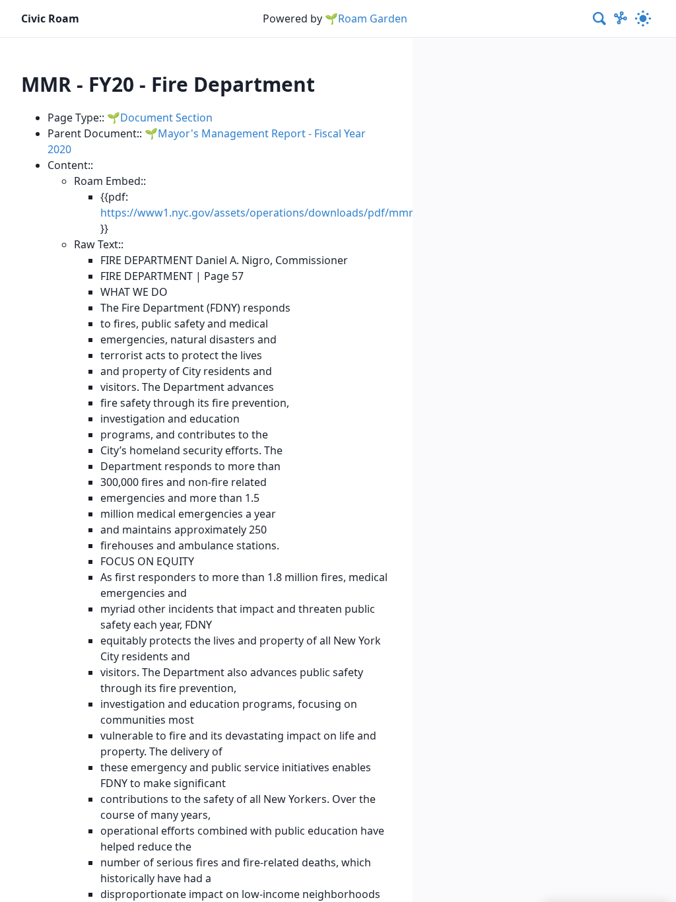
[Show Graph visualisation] (620, 18)
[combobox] (600, 18)
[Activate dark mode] (643, 18)
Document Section (166, 117)
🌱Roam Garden (366, 18)
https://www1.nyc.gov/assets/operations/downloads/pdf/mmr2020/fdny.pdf (291, 212)
